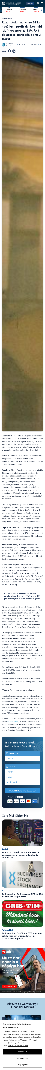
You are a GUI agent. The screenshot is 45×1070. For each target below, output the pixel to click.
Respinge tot (22, 1065)
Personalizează (22, 1058)
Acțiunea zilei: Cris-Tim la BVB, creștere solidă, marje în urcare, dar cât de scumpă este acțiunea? (22, 936)
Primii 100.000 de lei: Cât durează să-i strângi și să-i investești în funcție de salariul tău (21, 855)
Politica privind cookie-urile (18, 1046)
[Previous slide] (3, 10)
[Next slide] (41, 10)
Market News (7, 19)
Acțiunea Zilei (7, 891)
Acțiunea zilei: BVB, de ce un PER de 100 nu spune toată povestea (22, 895)
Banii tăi (5, 849)
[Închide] (42, 1023)
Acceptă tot (22, 1052)
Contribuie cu (22, 791)
